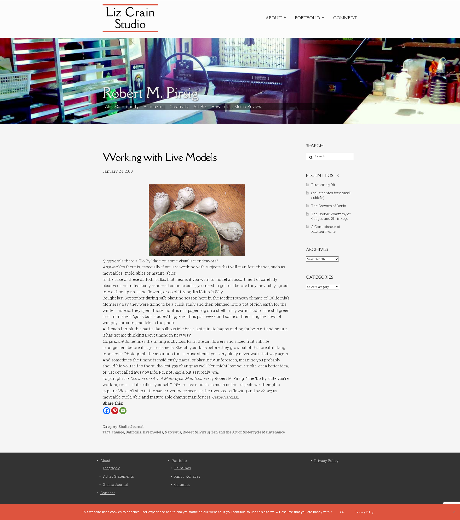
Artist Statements (118, 476)
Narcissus (173, 432)
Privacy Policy (326, 460)
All (107, 106)
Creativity (179, 106)
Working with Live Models (160, 157)
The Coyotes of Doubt (328, 206)
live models (153, 432)
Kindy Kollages (187, 476)
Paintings (182, 468)
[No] (454, 511)
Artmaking (154, 106)
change (118, 432)
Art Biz (200, 106)
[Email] (122, 410)
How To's (220, 106)
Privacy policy (365, 512)
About (274, 18)
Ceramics (182, 484)
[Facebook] (106, 410)
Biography (111, 468)
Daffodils (133, 432)
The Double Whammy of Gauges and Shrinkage (331, 216)
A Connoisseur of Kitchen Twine (325, 229)
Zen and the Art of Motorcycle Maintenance (248, 432)
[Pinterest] (114, 410)
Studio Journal (131, 426)
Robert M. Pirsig (196, 432)
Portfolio (307, 18)
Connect (345, 18)
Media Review (248, 106)
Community (127, 106)
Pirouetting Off (323, 185)
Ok (342, 512)
